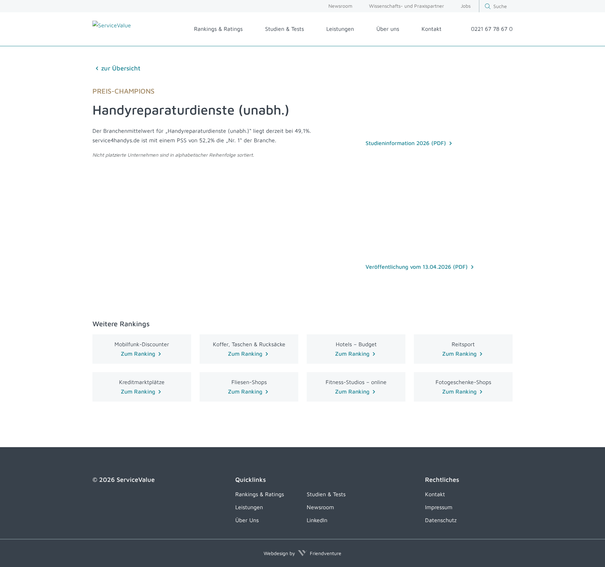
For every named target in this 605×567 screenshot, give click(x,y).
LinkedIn (317, 520)
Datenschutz (441, 520)
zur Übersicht (120, 68)
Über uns (387, 29)
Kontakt (431, 29)
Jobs (466, 6)
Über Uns (247, 520)
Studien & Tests (284, 29)
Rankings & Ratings (218, 29)
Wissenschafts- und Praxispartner (406, 6)
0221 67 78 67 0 (492, 29)
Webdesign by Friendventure (302, 553)
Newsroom (340, 6)
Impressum (438, 507)
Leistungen (340, 29)
